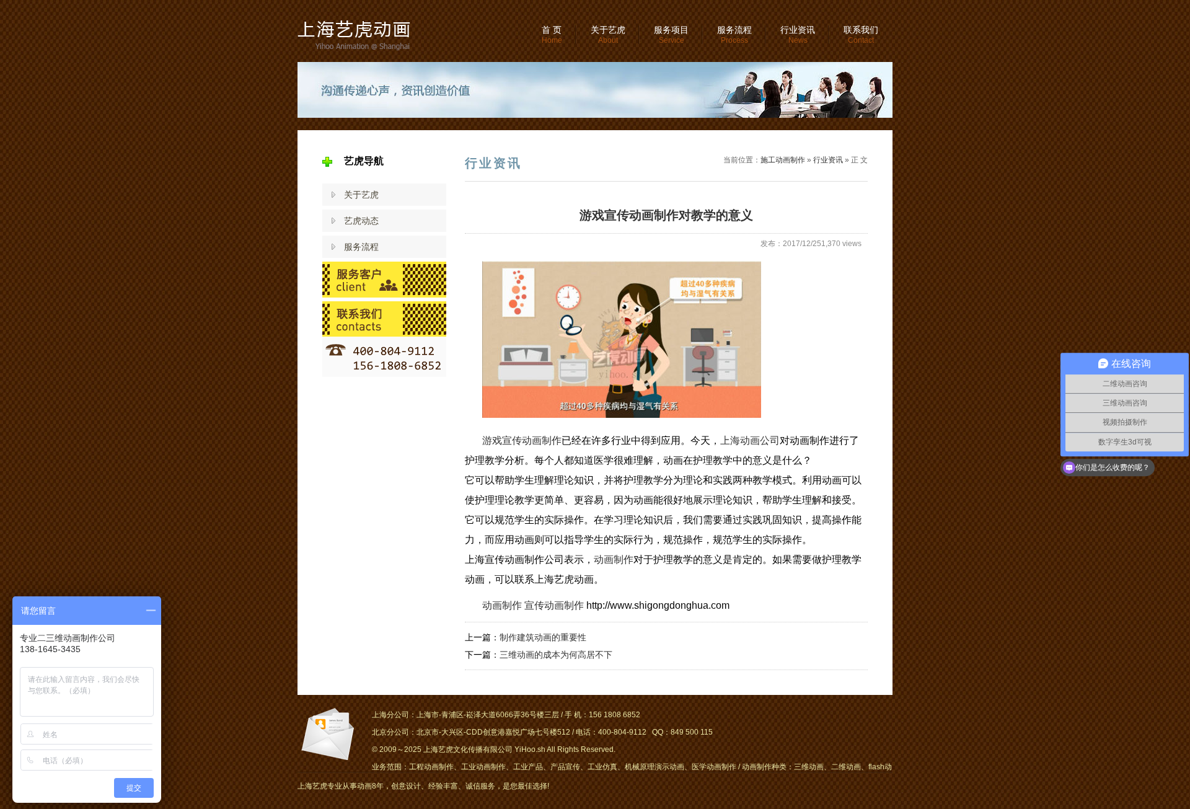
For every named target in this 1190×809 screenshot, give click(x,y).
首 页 (552, 35)
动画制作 (613, 559)
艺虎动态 (361, 221)
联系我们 (861, 35)
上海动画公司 (750, 440)
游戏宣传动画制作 (522, 440)
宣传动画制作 (554, 605)
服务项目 (671, 35)
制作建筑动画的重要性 (543, 637)
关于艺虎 (608, 35)
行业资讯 (797, 35)
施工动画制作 (782, 160)
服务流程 (734, 35)
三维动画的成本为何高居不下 (556, 655)
